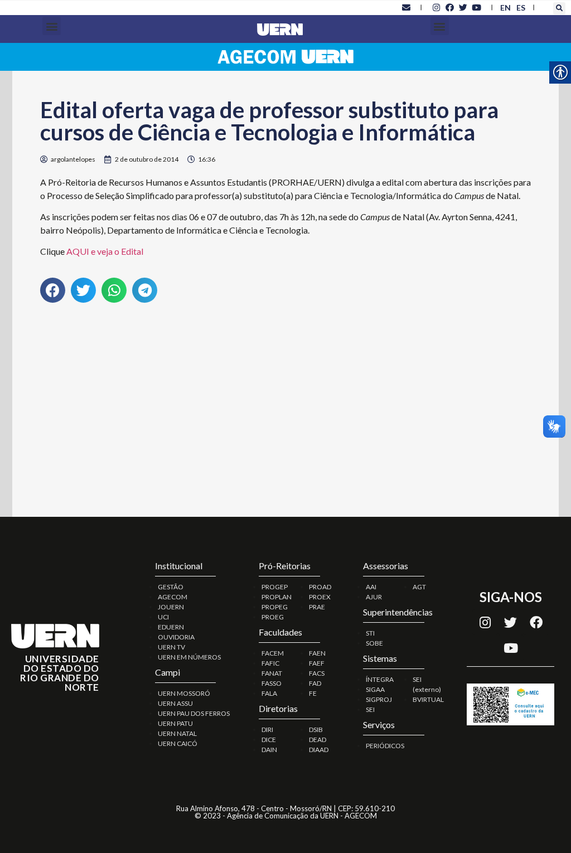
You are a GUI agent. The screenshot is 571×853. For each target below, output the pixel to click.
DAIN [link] (269, 749)
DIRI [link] (267, 729)
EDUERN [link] (171, 627)
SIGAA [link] (375, 689)
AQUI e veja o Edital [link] (104, 251)
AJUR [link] (374, 597)
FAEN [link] (317, 653)
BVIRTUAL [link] (428, 699)
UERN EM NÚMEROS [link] (189, 657)
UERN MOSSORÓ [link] (184, 693)
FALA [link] (269, 693)
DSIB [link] (316, 729)
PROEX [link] (320, 597)
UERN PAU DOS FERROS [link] (194, 713)
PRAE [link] (317, 607)
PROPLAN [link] (277, 597)
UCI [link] (163, 617)
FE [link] (313, 693)
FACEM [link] (273, 653)
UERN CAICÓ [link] (177, 743)
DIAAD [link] (318, 749)
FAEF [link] (317, 663)
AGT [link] (419, 587)
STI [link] (370, 633)
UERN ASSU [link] (175, 703)
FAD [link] (315, 683)
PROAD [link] (320, 587)
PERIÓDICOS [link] (385, 745)
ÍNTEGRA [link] (380, 679)
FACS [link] (317, 673)
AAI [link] (371, 587)
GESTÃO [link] (170, 587)
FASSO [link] (272, 683)
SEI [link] (370, 709)
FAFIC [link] (270, 663)
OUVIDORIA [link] (176, 637)
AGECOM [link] (172, 597)
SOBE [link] (374, 643)
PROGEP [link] (275, 587)
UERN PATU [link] (175, 723)
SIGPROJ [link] (379, 699)
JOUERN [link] (171, 607)
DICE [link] (269, 739)
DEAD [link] (317, 739)
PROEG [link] (273, 617)
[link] (406, 7)
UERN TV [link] (171, 647)
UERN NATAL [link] (177, 733)
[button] (559, 8)
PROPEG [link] (275, 607)
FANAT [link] (272, 673)
